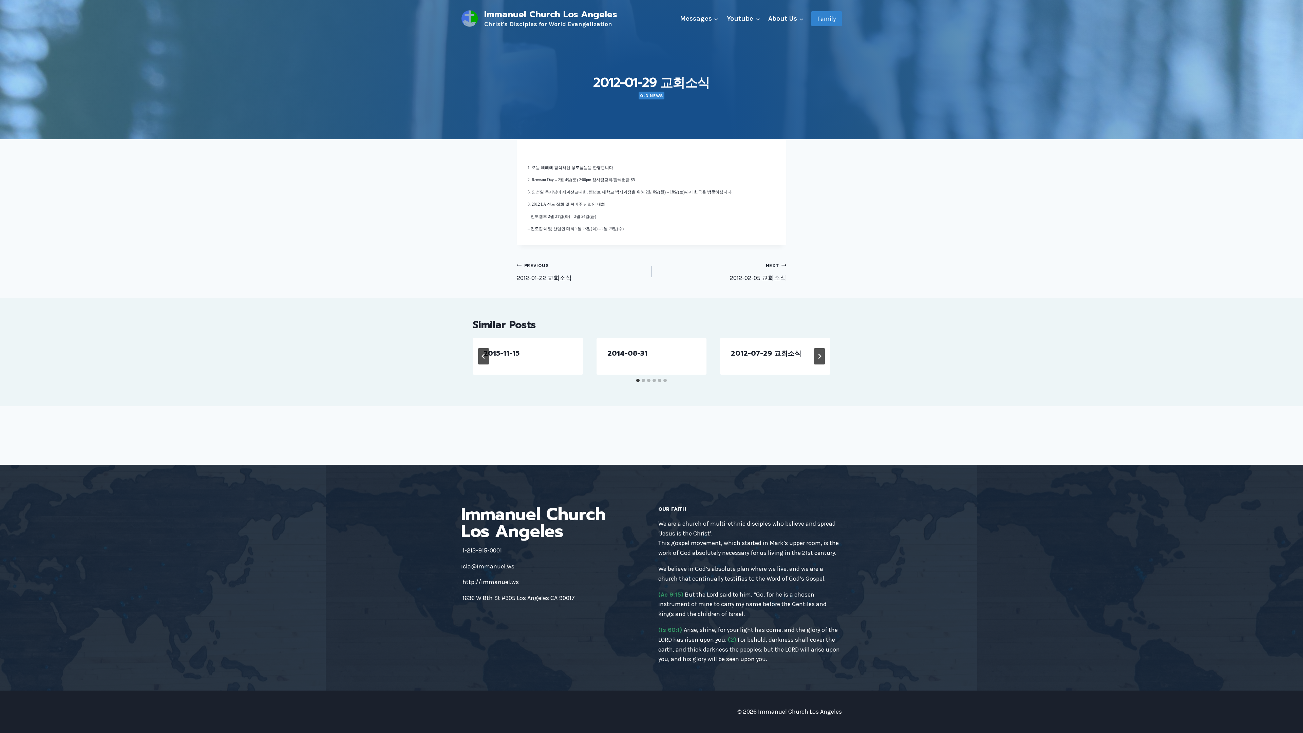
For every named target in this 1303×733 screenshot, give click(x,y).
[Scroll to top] (1287, 720)
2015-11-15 (502, 353)
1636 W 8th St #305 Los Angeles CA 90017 (518, 598)
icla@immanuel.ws (487, 566)
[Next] (819, 356)
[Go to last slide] (483, 356)
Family (826, 18)
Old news (651, 95)
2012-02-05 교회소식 (758, 272)
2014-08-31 (627, 353)
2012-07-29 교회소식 (766, 353)
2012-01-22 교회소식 (544, 272)
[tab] (638, 380)
